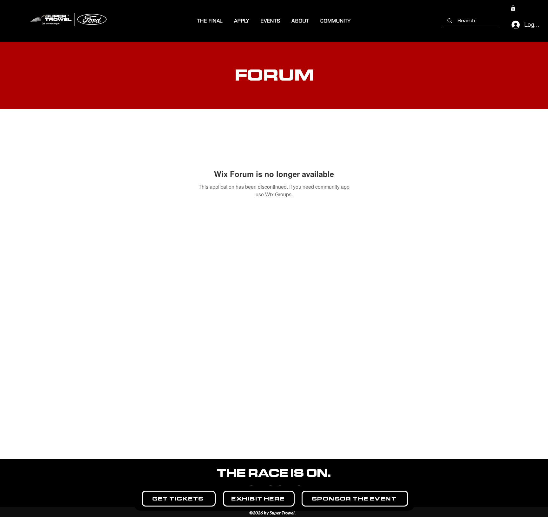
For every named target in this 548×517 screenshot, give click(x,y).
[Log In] (513, 25)
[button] (210, 21)
